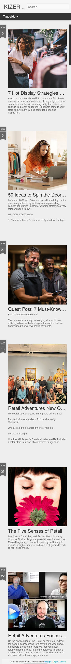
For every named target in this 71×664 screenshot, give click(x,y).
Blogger (47, 661)
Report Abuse (59, 661)
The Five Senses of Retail (35, 530)
